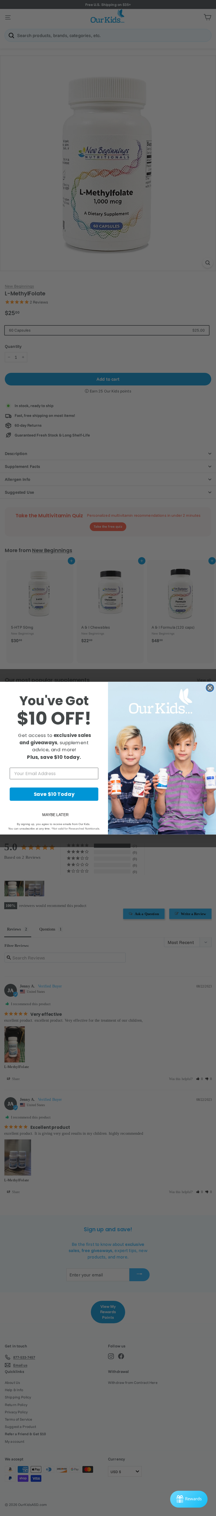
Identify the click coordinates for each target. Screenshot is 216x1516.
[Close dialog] (210, 688)
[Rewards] (189, 1499)
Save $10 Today (54, 794)
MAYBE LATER (55, 814)
